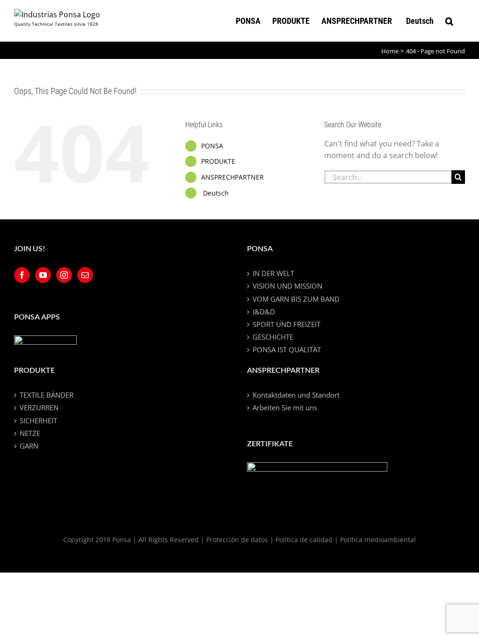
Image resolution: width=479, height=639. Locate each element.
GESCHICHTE (273, 336)
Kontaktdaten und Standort (296, 394)
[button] (449, 21)
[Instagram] (64, 275)
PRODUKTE (218, 161)
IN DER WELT (273, 273)
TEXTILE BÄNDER (46, 394)
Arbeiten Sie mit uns (285, 407)
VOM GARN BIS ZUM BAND (296, 299)
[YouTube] (43, 275)
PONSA (212, 145)
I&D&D (264, 311)
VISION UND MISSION (287, 285)
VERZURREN (39, 407)
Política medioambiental (378, 539)
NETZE (30, 433)
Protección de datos (237, 539)
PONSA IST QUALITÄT (287, 349)
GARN (29, 445)
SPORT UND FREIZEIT (286, 324)
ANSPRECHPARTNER (232, 177)
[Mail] (85, 275)
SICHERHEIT (38, 420)
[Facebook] (22, 275)
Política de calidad (304, 539)
